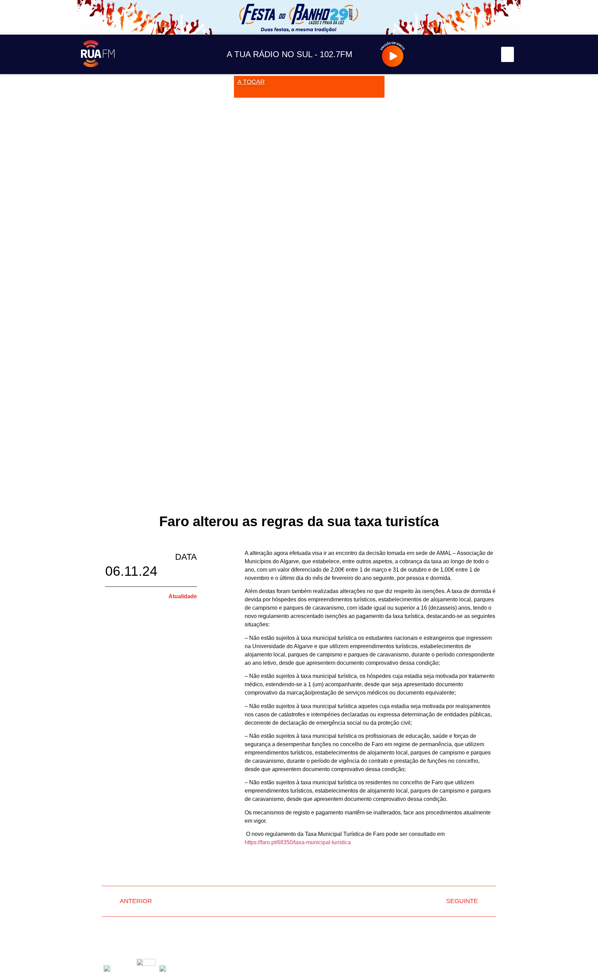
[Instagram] (437, 54)
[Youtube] (468, 54)
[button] (507, 54)
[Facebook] (453, 54)
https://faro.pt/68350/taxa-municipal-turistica (298, 842)
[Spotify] (484, 54)
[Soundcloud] (421, 54)
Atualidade (183, 596)
